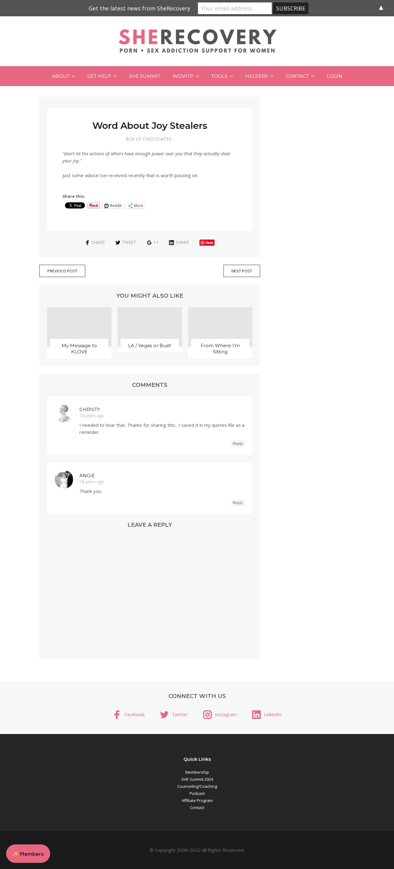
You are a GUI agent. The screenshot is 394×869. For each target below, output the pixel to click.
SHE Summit (144, 76)
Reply (238, 443)
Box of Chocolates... (150, 139)
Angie (87, 475)
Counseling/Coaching (197, 786)
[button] (28, 853)
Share (98, 242)
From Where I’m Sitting (220, 349)
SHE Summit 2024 (197, 779)
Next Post (241, 271)
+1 (156, 242)
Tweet (129, 242)
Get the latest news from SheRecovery (139, 8)
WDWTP (183, 76)
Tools (219, 76)
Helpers (256, 76)
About (61, 76)
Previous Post (62, 271)
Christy (89, 409)
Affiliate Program (197, 800)
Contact (297, 76)
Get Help (99, 76)
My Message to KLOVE (79, 349)
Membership (197, 772)
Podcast (197, 793)
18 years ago (91, 416)
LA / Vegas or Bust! (149, 345)
